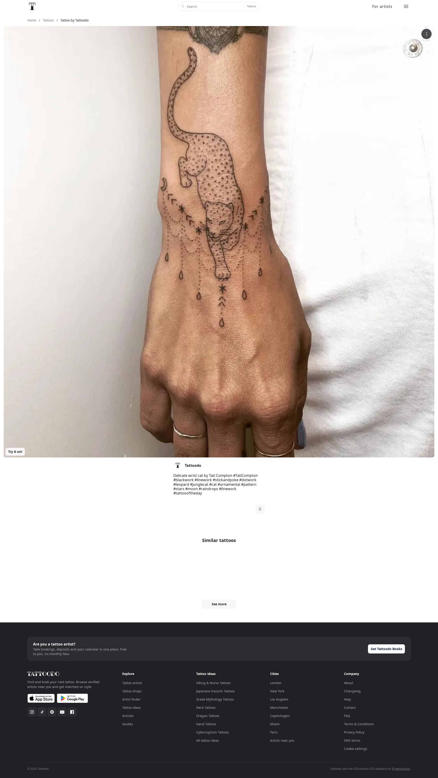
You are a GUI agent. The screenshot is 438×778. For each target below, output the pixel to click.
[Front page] (32, 6)
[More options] (426, 34)
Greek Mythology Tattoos (215, 699)
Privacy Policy (354, 732)
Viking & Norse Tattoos (213, 683)
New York (277, 691)
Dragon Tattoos (207, 716)
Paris (274, 732)
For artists (382, 6)
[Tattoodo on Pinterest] (52, 712)
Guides (127, 724)
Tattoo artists (132, 683)
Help (347, 699)
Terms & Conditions (359, 724)
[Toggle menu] (406, 6)
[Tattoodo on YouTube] (62, 712)
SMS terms (352, 740)
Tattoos (251, 6)
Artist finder (131, 699)
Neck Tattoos (206, 707)
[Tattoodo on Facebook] (72, 712)
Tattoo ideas (131, 707)
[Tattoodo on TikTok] (42, 712)
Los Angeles (279, 699)
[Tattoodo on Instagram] (31, 712)
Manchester (279, 707)
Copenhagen (280, 716)
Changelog (352, 691)
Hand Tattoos (206, 724)
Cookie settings (355, 748)
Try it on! (15, 451)
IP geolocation (401, 769)
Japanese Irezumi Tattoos (215, 691)
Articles (128, 716)
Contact (350, 707)
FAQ (347, 716)
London (276, 683)
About (348, 683)
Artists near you (282, 740)
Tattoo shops (132, 691)
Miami (275, 724)
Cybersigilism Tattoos (212, 732)
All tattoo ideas (207, 740)
